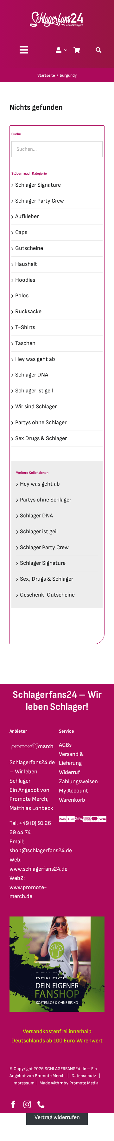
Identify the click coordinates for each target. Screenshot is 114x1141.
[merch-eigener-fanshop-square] (57, 919)
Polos (21, 295)
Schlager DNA (31, 374)
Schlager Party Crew (39, 200)
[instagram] (27, 1104)
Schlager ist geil (34, 390)
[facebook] (13, 1104)
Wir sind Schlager (36, 406)
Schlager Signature (38, 185)
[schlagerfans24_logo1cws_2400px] (57, 10)
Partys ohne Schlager (40, 422)
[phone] (41, 1104)
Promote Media (83, 1083)
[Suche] (98, 50)
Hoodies (25, 280)
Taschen (25, 343)
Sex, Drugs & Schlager (46, 579)
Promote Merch (50, 1075)
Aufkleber (27, 216)
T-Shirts (25, 327)
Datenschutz (84, 1075)
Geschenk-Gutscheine (47, 594)
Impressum (23, 1083)
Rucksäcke (28, 311)
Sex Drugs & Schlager (41, 438)
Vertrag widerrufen (57, 1117)
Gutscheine (29, 248)
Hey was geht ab (35, 359)
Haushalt (26, 264)
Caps (21, 232)
